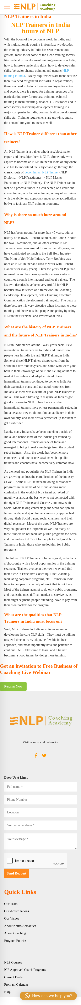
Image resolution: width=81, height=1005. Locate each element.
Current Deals (13, 977)
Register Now (13, 686)
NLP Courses (13, 962)
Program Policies (15, 940)
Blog (7, 992)
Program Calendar (16, 984)
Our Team (10, 904)
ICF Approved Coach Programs (25, 969)
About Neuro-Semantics (20, 926)
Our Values (11, 918)
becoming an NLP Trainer (42, 172)
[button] (48, 996)
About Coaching (15, 933)
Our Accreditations (16, 911)
